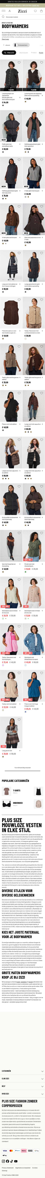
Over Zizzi (5, 1094)
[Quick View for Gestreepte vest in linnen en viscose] (19, 610)
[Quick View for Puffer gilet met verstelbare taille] (19, 144)
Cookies (35, 1168)
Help (3, 1086)
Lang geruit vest (7, 751)
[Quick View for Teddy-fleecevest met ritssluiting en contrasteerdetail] (19, 657)
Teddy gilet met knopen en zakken (10, 378)
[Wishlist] (19, 62)
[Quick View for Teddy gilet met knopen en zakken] (19, 377)
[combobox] (22, 16)
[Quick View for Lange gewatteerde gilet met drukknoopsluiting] (42, 284)
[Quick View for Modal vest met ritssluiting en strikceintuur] (42, 564)
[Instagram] (3, 1161)
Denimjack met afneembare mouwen (31, 658)
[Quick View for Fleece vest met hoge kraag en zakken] (42, 704)
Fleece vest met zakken (9, 424)
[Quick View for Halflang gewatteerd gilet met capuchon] (42, 144)
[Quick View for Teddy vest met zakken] (19, 704)
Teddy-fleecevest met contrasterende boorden (32, 332)
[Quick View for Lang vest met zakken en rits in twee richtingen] (19, 284)
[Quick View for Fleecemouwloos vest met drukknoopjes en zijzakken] (19, 330)
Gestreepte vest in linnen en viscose (9, 612)
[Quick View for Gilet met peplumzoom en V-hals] (42, 237)
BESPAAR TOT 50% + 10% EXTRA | (22, 5)
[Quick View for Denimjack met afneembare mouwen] (42, 657)
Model (41, 52)
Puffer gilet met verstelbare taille (7, 145)
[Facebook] (7, 1161)
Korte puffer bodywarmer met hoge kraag (10, 518)
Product (33, 52)
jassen (31, 982)
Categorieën (6, 1071)
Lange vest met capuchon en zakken (32, 425)
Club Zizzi (5, 1079)
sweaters (24, 982)
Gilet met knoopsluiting (31, 95)
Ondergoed (16, 804)
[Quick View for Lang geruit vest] (19, 750)
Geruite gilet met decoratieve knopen (8, 98)
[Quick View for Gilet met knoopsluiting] (42, 95)
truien (18, 982)
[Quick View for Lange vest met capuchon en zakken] (42, 424)
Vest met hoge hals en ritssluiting (9, 565)
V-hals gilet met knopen (31, 191)
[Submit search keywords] (3, 17)
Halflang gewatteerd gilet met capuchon (32, 145)
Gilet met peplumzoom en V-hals (32, 238)
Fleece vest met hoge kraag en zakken (31, 705)
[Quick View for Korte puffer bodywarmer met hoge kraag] (19, 517)
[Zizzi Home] (22, 10)
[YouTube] (15, 1161)
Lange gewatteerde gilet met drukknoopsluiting (32, 285)
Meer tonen (5, 39)
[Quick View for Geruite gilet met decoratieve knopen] (19, 97)
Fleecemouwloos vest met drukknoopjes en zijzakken (9, 332)
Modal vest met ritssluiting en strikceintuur (29, 565)
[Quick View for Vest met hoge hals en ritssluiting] (19, 564)
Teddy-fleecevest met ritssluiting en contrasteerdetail (9, 658)
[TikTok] (11, 1161)
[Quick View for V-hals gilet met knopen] (42, 190)
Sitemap (4, 1171)
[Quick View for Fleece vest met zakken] (19, 424)
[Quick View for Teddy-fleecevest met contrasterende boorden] (42, 330)
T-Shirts (16, 791)
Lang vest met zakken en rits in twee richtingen (9, 285)
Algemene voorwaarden (22, 1168)
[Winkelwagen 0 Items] (41, 11)
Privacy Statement (8, 1168)
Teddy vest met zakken (9, 704)
